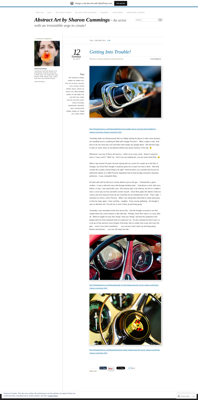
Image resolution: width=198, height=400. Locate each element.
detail (76, 91)
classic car (80, 89)
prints (82, 100)
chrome (76, 86)
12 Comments (156, 59)
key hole (72, 97)
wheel (77, 114)
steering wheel (79, 108)
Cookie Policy (53, 396)
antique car (71, 80)
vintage (68, 111)
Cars (71, 86)
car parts (81, 83)
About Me (39, 12)
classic (74, 89)
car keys (74, 83)
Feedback (104, 12)
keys (77, 97)
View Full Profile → (40, 81)
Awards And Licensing (136, 12)
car (70, 83)
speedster (80, 105)
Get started (120, 3)
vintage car (75, 111)
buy (66, 83)
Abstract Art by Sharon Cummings (72, 20)
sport (72, 108)
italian (79, 94)
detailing (81, 91)
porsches (76, 100)
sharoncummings (103, 59)
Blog (49, 12)
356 (70, 77)
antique (81, 77)
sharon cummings (78, 103)
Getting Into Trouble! (110, 52)
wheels (82, 114)
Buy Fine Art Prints (63, 12)
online (82, 97)
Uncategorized (117, 59)
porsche (69, 100)
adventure (75, 77)
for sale (74, 94)
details (69, 94)
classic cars (70, 91)
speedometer (72, 105)
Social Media (117, 12)
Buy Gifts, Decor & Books (85, 12)
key (83, 94)
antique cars (80, 80)
